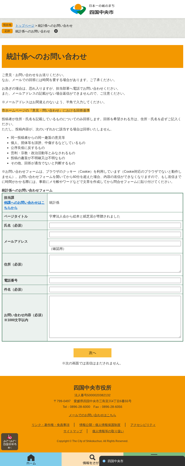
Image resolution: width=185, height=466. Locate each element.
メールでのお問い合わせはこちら (92, 415)
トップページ (24, 25)
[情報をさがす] (92, 459)
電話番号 (11, 280)
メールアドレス (16, 241)
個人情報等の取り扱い (108, 431)
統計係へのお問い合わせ (32, 31)
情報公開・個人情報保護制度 (99, 425)
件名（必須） (14, 289)
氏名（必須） (14, 225)
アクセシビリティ (143, 425)
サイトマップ (72, 431)
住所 (14, 264)
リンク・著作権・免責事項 (50, 425)
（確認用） (57, 249)
